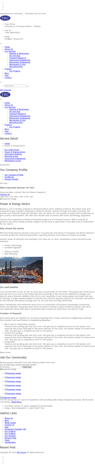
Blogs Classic (10, 423)
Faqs (7, 75)
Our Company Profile (14, 175)
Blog (7, 73)
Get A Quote (5, 90)
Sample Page (10, 438)
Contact (8, 78)
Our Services (10, 51)
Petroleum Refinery (13, 154)
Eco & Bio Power (12, 150)
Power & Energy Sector (15, 152)
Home (7, 47)
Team (7, 440)
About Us (9, 49)
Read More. (17, 402)
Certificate (9, 177)
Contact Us (9, 425)
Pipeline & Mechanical (19, 53)
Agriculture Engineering (19, 60)
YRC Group (21, 452)
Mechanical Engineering (19, 62)
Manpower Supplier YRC (15, 429)
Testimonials (10, 442)
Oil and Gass (14, 56)
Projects (8, 69)
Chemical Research (17, 58)
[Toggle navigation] (1, 43)
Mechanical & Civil (17, 64)
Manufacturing (16, 67)
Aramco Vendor (12, 179)
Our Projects (14, 71)
